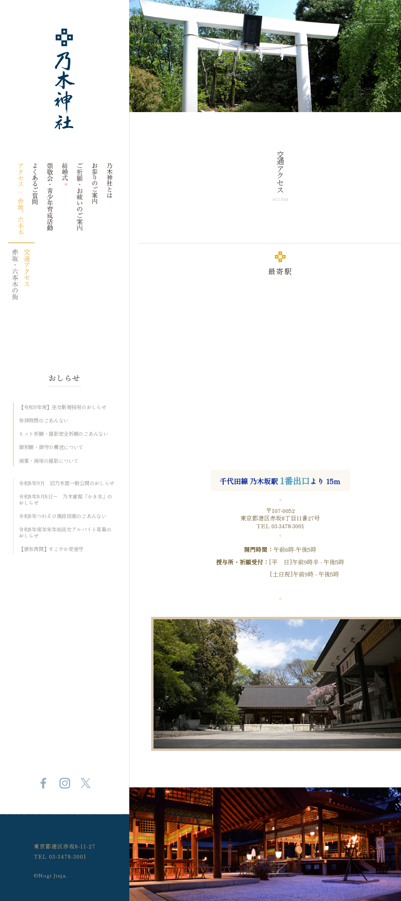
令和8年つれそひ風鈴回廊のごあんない (63, 516)
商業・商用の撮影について (48, 461)
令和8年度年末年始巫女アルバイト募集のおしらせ (65, 532)
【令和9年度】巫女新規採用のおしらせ (63, 407)
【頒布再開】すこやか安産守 (51, 549)
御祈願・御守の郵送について (51, 447)
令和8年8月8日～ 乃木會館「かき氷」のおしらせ (65, 499)
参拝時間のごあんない (44, 420)
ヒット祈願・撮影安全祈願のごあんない (63, 434)
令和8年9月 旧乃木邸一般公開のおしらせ (66, 483)
